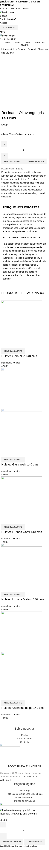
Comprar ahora (36, 161)
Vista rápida (4, 345)
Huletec (16, 363)
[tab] (7, 169)
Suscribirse (9, 27)
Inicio (4, 49)
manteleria (12, 49)
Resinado (23, 49)
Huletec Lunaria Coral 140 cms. (22, 532)
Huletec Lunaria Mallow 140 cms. (23, 599)
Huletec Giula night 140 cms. (20, 464)
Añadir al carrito (13, 161)
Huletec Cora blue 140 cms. (19, 356)
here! (35, 846)
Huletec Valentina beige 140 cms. (23, 707)
